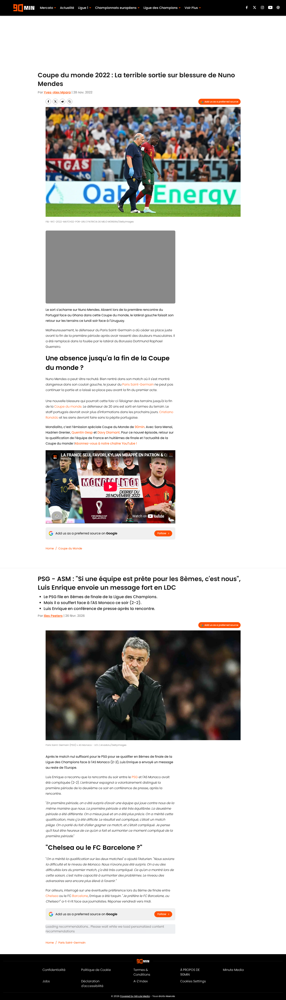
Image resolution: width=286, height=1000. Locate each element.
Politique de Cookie (96, 970)
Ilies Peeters (53, 615)
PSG (135, 777)
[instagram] (262, 7)
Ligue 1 (83, 8)
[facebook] (247, 7)
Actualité (67, 8)
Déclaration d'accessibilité (92, 983)
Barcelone (80, 896)
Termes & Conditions (141, 972)
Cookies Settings (193, 981)
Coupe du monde (68, 406)
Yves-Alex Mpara (57, 92)
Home (50, 548)
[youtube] (270, 7)
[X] (254, 7)
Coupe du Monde (70, 548)
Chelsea (52, 896)
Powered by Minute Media (135, 996)
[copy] (69, 101)
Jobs (46, 981)
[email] (278, 7)
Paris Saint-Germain (138, 384)
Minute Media (233, 970)
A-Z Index (140, 981)
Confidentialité (53, 970)
